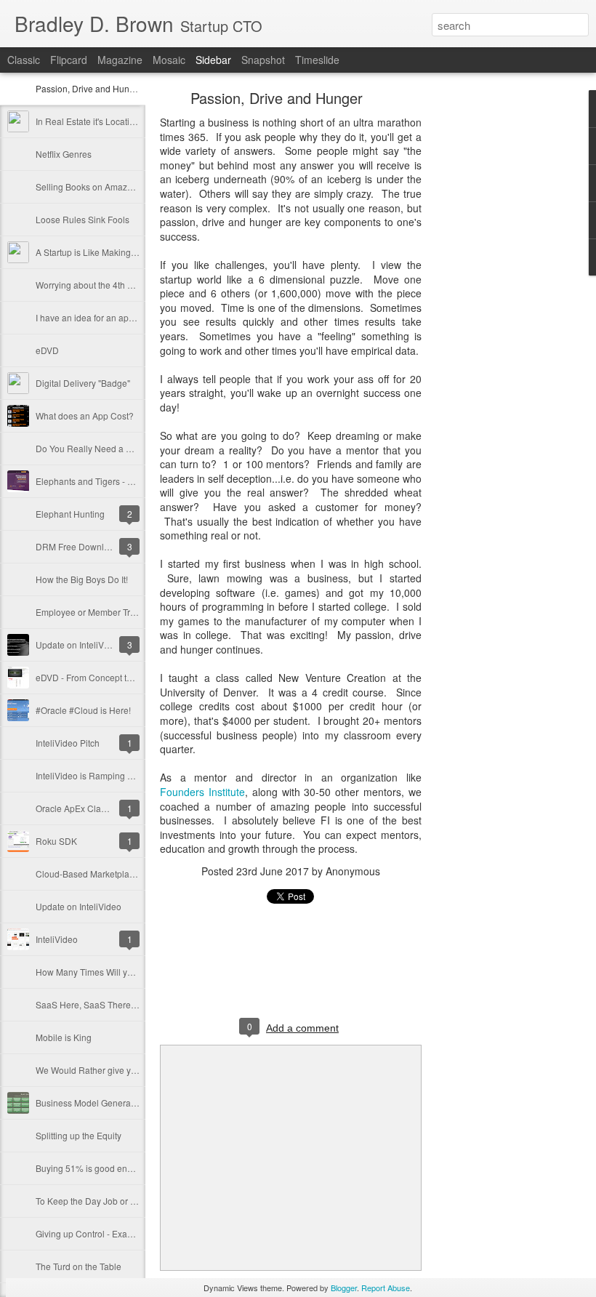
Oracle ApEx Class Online (87, 808)
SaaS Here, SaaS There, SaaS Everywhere (121, 1004)
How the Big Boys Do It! (82, 579)
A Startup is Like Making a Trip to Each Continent (131, 252)
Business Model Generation (90, 1102)
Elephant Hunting (70, 513)
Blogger (344, 1287)
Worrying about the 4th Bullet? (95, 284)
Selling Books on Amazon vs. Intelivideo (114, 186)
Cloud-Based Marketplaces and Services (116, 873)
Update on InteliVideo (78, 644)
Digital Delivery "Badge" (83, 383)
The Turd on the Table (78, 1266)
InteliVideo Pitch (68, 742)
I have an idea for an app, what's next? (111, 317)
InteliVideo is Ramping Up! (88, 775)
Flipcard (68, 59)
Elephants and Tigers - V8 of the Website (116, 481)
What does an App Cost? (85, 415)
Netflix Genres (64, 154)
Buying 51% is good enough (92, 1168)
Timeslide (317, 59)
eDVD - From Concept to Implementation (115, 677)
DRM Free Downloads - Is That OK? (106, 546)
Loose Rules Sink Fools (82, 219)
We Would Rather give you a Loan (103, 1070)
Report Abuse (385, 1287)
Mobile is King (64, 1037)
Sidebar (213, 59)
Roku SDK (56, 841)
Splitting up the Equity (78, 1135)
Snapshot (263, 59)
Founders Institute (202, 791)
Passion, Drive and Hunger (89, 88)
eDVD (47, 350)
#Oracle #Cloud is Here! (83, 710)
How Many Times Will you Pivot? (100, 971)
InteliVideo (57, 939)
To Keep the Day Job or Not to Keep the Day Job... (134, 1200)
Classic (23, 59)
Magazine (119, 59)
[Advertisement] (501, 323)
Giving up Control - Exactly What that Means (122, 1233)
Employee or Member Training (95, 612)
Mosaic (169, 59)
